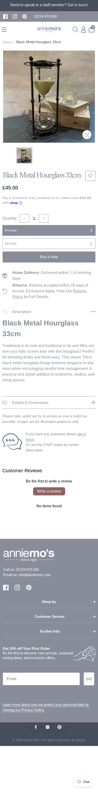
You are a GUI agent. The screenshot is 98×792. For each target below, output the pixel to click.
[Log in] (84, 29)
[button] (45, 16)
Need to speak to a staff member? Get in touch (49, 5)
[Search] (75, 29)
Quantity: (9, 218)
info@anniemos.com (35, 575)
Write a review (49, 491)
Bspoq (81, 740)
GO (89, 679)
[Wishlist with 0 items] (90, 176)
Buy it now (49, 257)
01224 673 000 (27, 569)
